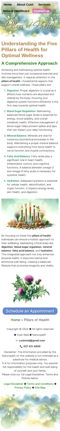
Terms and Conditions (40, 383)
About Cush (25, 4)
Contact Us (41, 11)
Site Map (40, 387)
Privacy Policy (23, 387)
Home (8, 4)
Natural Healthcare (16, 11)
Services (44, 4)
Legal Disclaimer (13, 383)
